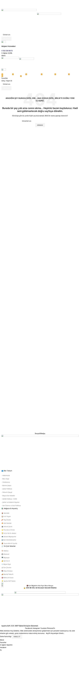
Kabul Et (17, 636)
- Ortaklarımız (5, 482)
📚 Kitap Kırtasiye (6, 571)
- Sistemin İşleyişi (6, 492)
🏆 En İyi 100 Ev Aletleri (8, 533)
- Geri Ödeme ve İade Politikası (11, 505)
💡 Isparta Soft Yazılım (8, 581)
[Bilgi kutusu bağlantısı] (40, 313)
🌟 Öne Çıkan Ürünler (8, 530)
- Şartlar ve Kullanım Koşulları (10, 502)
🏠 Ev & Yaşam (6, 516)
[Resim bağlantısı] (40, 452)
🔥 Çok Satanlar (6, 523)
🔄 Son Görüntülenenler (8, 540)
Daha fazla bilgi (6, 637)
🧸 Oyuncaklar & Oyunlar (9, 543)
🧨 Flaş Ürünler (6, 520)
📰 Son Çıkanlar (6, 567)
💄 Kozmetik (5, 513)
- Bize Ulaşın (5, 479)
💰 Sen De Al (5, 561)
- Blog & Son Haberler (8, 495)
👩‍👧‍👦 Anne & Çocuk (6, 526)
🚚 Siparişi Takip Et (7, 574)
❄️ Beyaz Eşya (6, 564)
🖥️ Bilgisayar (5, 557)
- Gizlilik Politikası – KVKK (9, 499)
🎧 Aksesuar (5, 554)
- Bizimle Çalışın (6, 485)
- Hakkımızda (5, 475)
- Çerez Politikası (6, 489)
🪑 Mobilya (4, 551)
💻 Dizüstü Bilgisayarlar (8, 536)
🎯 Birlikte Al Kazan (7, 577)
